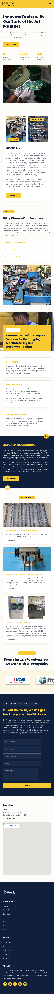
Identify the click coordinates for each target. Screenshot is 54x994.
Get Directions (9, 818)
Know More (11, 44)
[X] (10, 984)
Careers (6, 926)
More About (14, 195)
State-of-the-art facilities (16, 243)
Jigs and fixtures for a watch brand (21, 531)
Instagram (7, 950)
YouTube (6, 958)
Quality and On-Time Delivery (17, 257)
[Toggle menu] (49, 4)
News (5, 918)
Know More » (10, 540)
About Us (6, 910)
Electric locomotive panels (18, 623)
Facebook (7, 942)
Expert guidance (12, 250)
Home (5, 906)
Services (6, 914)
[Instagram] (15, 984)
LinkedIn (6, 954)
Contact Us (7, 930)
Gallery (6, 922)
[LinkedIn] (20, 984)
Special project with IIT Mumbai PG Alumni (24, 574)
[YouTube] (25, 984)
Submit (27, 786)
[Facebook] (5, 984)
